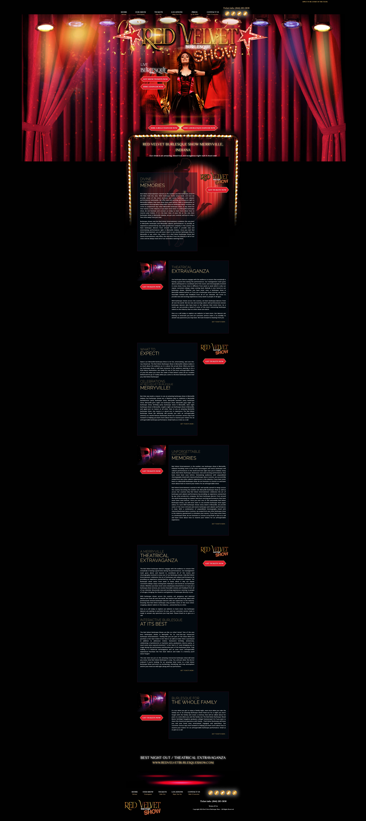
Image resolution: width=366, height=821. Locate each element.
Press (194, 13)
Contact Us (213, 13)
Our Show (140, 13)
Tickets (158, 13)
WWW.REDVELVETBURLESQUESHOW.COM (183, 762)
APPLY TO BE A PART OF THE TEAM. (230, 1)
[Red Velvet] (183, 66)
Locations (176, 13)
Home (124, 13)
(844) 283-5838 (242, 8)
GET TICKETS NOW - (219, 322)
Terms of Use (213, 806)
